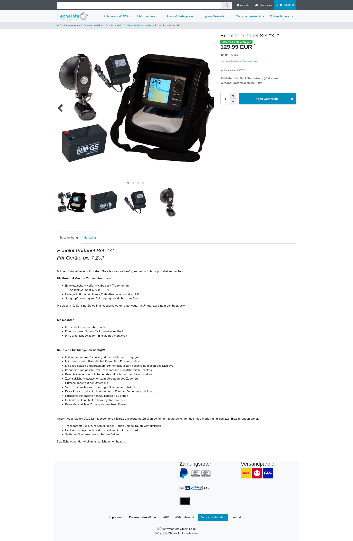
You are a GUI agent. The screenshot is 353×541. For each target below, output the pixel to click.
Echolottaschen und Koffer (138, 25)
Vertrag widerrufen (213, 517)
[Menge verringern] (233, 101)
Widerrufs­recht (184, 517)
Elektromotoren (147, 16)
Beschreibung (69, 237)
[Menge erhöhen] (233, 96)
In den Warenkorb (266, 98)
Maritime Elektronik (248, 16)
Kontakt (237, 517)
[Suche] (226, 5)
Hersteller (90, 237)
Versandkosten (250, 61)
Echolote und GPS (116, 16)
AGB (166, 517)
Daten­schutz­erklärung (143, 517)
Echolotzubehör (113, 25)
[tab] (69, 238)
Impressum (116, 517)
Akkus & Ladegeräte (180, 16)
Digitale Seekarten (214, 16)
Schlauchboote (280, 16)
